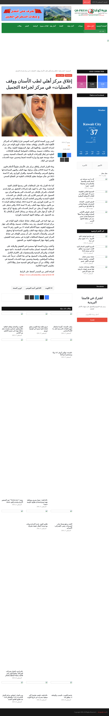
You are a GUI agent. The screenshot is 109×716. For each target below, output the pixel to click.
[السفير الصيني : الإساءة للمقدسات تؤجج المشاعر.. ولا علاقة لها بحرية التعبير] (101, 205)
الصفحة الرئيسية (101, 26)
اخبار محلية (90, 26)
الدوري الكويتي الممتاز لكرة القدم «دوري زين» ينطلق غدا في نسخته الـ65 (85, 249)
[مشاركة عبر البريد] (67, 160)
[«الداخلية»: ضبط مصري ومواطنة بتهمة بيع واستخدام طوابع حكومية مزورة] (37, 418)
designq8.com (102, 712)
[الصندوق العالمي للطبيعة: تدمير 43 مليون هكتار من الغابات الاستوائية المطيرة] (101, 194)
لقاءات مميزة (44, 26)
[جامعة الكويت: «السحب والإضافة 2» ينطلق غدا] (61, 687)
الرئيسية (68, 71)
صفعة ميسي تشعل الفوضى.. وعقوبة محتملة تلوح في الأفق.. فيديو (86, 259)
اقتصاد (61, 26)
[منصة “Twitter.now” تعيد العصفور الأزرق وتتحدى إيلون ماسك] (12, 418)
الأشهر (100, 165)
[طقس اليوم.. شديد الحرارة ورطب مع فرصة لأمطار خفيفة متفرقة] (37, 516)
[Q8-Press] (90, 12)
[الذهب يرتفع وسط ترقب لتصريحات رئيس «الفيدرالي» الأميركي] (61, 516)
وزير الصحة (17, 288)
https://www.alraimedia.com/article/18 (37, 275)
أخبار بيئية (53, 26)
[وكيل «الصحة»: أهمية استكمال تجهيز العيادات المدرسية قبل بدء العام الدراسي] (61, 319)
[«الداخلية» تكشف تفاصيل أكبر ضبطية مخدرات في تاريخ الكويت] (37, 687)
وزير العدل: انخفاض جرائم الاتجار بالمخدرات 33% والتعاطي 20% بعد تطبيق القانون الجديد (12, 697)
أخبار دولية (70, 26)
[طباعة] (62, 160)
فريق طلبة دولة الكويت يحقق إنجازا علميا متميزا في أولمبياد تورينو (38, 329)
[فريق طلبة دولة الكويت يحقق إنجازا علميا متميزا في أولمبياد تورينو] (37, 319)
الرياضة (35, 26)
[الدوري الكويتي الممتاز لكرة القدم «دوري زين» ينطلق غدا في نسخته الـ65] (101, 249)
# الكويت (48, 288)
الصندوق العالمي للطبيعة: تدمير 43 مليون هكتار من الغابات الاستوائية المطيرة (86, 194)
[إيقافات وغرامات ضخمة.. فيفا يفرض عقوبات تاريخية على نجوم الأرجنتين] (101, 270)
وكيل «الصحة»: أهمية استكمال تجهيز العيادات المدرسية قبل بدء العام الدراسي (62, 329)
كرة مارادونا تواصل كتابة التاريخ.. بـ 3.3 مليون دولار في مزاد (86, 239)
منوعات (80, 26)
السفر (27, 26)
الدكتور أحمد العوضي (33, 288)
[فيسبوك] (69, 155)
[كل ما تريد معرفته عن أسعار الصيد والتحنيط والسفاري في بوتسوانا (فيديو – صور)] (101, 182)
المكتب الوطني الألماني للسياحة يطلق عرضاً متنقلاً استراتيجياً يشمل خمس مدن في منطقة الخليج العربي (86, 216)
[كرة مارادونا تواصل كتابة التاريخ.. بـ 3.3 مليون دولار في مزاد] (101, 239)
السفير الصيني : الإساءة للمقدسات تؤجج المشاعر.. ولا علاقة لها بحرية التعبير (86, 204)
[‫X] (64, 155)
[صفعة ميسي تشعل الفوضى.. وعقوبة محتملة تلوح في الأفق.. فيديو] (101, 260)
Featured (68, 75)
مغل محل (104, 173)
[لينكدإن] (60, 155)
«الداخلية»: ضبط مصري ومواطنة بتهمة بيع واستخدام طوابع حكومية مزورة (37, 502)
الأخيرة (84, 165)
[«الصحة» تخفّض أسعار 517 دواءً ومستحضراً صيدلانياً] (61, 345)
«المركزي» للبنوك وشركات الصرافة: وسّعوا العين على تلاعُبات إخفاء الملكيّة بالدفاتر (14, 673)
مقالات (19, 26)
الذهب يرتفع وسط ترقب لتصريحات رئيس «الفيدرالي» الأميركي (63, 526)
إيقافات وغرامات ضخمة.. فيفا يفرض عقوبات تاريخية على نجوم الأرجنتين (86, 269)
